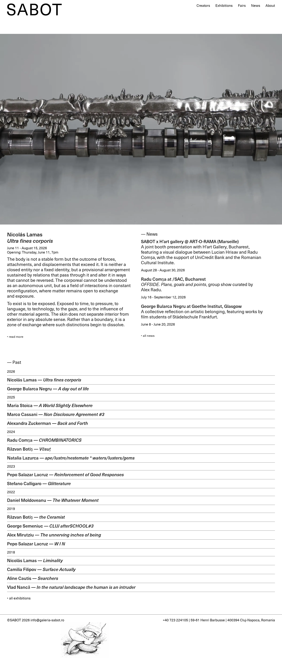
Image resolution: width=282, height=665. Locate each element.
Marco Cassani (55, 414)
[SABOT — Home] (34, 10)
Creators (203, 6)
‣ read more (15, 337)
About (270, 6)
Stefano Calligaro (39, 483)
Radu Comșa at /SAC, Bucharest (173, 279)
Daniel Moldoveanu (53, 500)
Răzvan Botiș (29, 449)
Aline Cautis (32, 578)
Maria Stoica (50, 405)
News (255, 6)
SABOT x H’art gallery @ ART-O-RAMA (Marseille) (190, 241)
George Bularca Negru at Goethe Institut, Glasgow (191, 306)
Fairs (242, 6)
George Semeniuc (50, 526)
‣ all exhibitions (19, 598)
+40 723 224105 (175, 620)
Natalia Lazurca (71, 458)
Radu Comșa (44, 440)
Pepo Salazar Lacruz (65, 475)
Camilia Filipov (41, 569)
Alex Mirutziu (54, 535)
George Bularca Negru (48, 389)
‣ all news (148, 336)
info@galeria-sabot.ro (47, 620)
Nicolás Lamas (44, 380)
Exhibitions (224, 6)
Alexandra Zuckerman (47, 423)
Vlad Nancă (71, 587)
